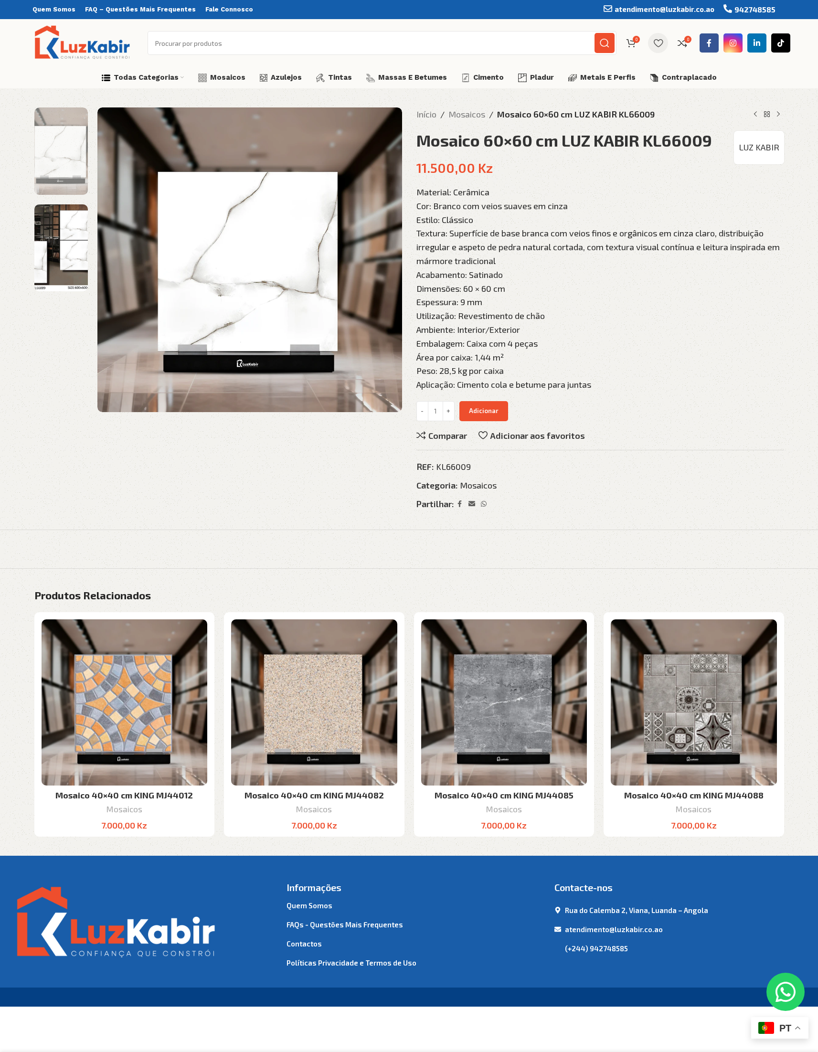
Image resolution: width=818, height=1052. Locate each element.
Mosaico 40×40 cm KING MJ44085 (504, 795)
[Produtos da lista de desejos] (658, 43)
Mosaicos (466, 114)
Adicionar (484, 410)
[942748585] (727, 8)
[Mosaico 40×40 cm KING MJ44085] (504, 702)
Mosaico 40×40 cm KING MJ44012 (124, 795)
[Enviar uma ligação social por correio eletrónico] (472, 504)
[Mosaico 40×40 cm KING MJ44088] (694, 702)
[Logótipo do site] (83, 41)
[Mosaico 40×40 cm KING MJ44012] (125, 702)
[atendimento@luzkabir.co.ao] (608, 8)
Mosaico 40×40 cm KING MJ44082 (314, 795)
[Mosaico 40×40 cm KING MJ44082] (314, 702)
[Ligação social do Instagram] (733, 43)
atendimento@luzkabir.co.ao (664, 9)
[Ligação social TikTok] (780, 43)
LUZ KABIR (759, 147)
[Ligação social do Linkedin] (756, 43)
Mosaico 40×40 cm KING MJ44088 (694, 795)
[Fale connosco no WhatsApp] (785, 992)
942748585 (755, 9)
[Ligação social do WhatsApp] (483, 504)
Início (426, 114)
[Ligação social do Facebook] (709, 43)
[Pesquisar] (605, 43)
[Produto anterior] (755, 114)
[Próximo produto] (778, 114)
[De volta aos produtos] (767, 114)
